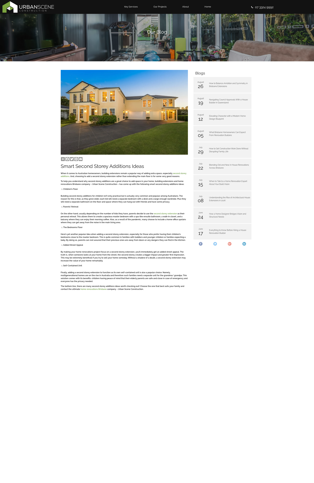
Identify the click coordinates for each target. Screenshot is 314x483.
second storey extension (165, 213)
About (185, 6)
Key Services (131, 6)
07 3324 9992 (264, 7)
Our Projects (160, 6)
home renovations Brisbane (94, 289)
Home (207, 6)
